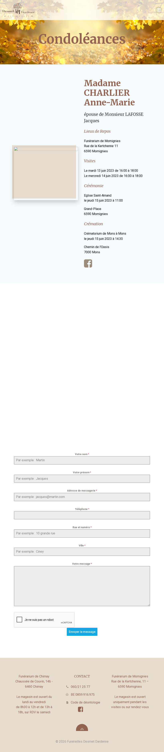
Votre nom (82, 454)
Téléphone (82, 509)
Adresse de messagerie (82, 490)
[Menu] (158, 10)
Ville (82, 545)
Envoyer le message (82, 631)
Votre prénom (82, 472)
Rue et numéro (82, 527)
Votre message (82, 563)
